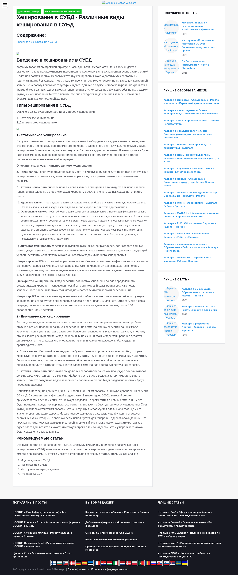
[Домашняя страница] (119, 2)
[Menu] (5, 5)
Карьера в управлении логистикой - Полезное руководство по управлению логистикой (188, 134)
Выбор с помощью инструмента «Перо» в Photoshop (195, 64)
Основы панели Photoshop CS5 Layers (109, 532)
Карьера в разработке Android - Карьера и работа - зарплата (199, 327)
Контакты (84, 569)
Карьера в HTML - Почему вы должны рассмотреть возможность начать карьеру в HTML (191, 158)
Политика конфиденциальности (109, 569)
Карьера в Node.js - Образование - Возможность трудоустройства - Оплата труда (189, 182)
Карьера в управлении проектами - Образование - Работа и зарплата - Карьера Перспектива (191, 247)
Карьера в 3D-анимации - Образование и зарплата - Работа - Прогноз (198, 292)
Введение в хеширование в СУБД (37, 41)
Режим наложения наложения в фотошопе (111, 539)
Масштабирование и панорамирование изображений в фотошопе (198, 26)
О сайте (72, 569)
